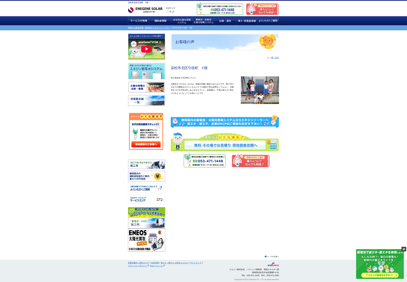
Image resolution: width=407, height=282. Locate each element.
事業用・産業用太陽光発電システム (203, 20)
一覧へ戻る (274, 58)
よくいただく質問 (268, 20)
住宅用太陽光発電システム (182, 20)
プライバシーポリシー (137, 266)
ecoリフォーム (156, 266)
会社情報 (155, 263)
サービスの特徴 (139, 20)
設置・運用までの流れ (225, 20)
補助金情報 (160, 20)
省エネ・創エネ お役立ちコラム (174, 263)
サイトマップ (195, 263)
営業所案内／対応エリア (138, 263)
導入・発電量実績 (246, 20)
